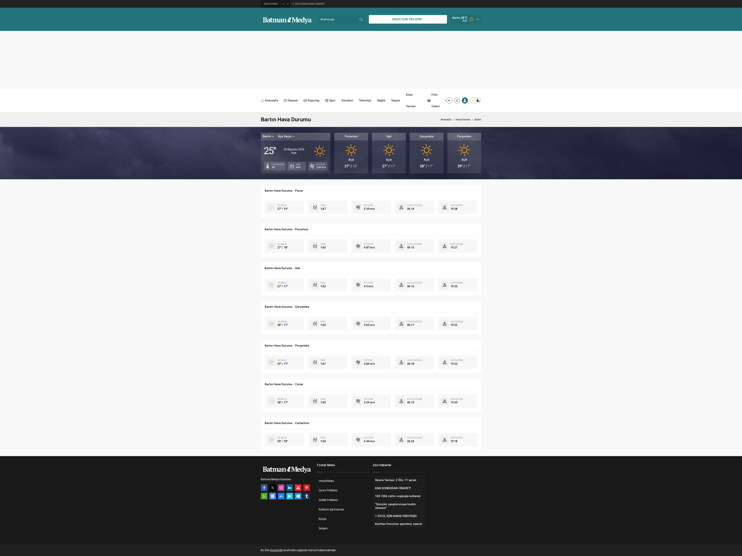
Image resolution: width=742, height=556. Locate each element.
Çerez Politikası (328, 490)
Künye (322, 518)
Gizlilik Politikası (328, 500)
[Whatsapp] (264, 496)
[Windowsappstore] (298, 496)
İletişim (323, 528)
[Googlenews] (272, 496)
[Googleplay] (289, 496)
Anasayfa (446, 119)
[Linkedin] (289, 487)
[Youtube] (298, 487)
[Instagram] (281, 487)
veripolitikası (326, 480)
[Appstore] (281, 496)
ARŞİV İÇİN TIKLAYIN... (408, 19)
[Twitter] (272, 487)
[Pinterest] (306, 487)
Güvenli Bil (276, 550)
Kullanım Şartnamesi (331, 509)
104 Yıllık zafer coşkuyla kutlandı (313, 3)
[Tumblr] (306, 496)
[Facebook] (264, 487)
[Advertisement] (371, 60)
